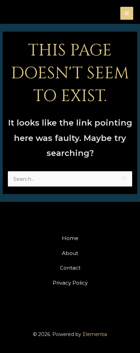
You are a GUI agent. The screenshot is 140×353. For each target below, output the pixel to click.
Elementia (95, 334)
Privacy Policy (70, 282)
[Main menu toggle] (127, 13)
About (70, 253)
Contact (70, 267)
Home (70, 238)
